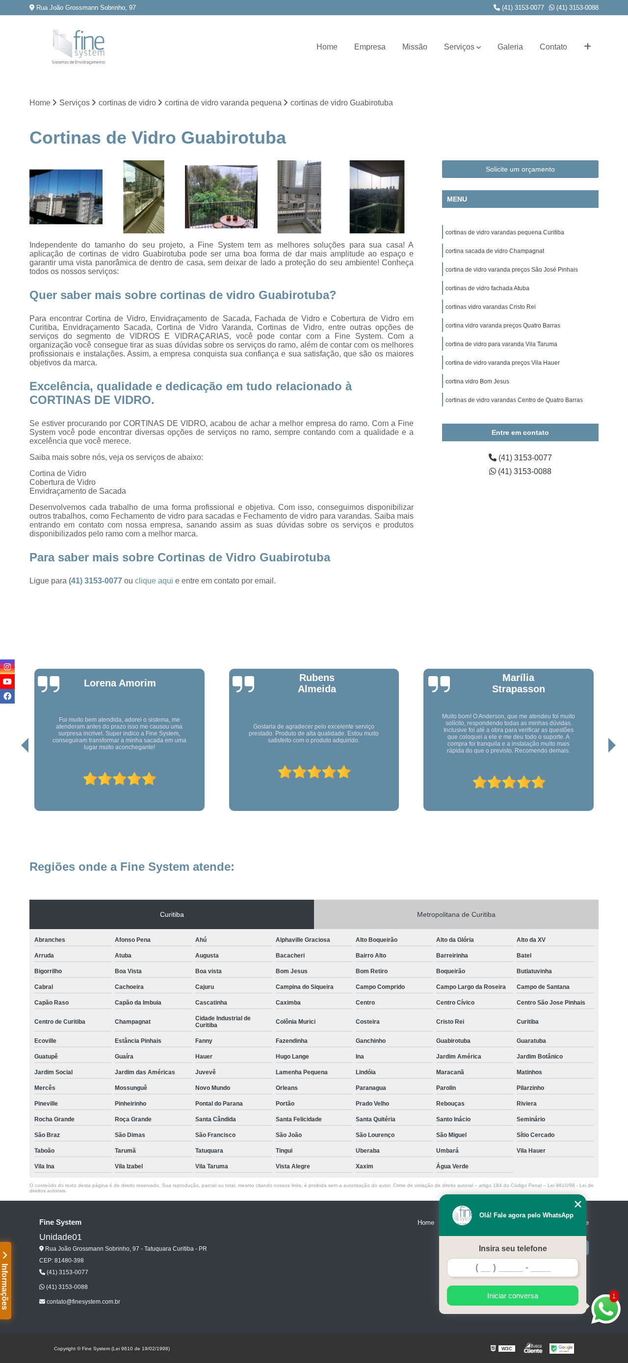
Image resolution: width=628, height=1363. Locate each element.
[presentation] (11, 783)
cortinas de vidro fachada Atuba (487, 288)
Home (327, 47)
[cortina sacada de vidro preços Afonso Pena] (377, 196)
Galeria (510, 47)
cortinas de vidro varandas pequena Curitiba (504, 232)
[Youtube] (7, 681)
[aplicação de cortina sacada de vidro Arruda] (221, 196)
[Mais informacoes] (587, 47)
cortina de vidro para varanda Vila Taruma (501, 344)
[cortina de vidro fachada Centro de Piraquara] (66, 196)
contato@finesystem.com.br (82, 1301)
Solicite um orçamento (520, 169)
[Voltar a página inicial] (78, 47)
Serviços (459, 47)
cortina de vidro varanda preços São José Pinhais (511, 269)
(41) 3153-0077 (522, 7)
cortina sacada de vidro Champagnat (494, 251)
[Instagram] (7, 666)
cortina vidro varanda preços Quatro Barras (502, 325)
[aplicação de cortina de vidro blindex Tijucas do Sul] (299, 196)
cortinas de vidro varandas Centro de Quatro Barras (514, 400)
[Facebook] (7, 696)
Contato (553, 47)
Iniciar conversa (512, 1295)
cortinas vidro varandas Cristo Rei (490, 306)
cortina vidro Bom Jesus (477, 381)
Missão (414, 47)
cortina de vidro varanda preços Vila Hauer (502, 362)
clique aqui (154, 581)
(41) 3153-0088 (576, 7)
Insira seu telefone (513, 1248)
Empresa (370, 47)
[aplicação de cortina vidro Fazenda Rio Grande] (144, 196)
